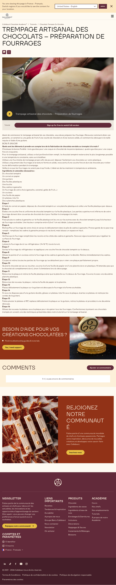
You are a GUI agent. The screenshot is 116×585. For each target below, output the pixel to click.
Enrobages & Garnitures (79, 516)
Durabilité (49, 513)
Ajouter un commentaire (100, 368)
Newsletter (49, 527)
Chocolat (72, 503)
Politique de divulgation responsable (76, 575)
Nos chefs (96, 506)
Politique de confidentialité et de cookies (40, 575)
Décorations (73, 524)
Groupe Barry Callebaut (55, 520)
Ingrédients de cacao (77, 506)
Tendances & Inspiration (55, 509)
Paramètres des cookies (12, 579)
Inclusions (72, 520)
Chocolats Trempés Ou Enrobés (52, 24)
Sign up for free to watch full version (63, 125)
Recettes (48, 506)
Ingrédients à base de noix (77, 511)
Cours (94, 503)
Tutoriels (33, 24)
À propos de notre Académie (100, 518)
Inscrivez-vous (75, 452)
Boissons (72, 535)
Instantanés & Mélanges (79, 531)
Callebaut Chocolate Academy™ (14, 24)
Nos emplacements (100, 510)
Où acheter (50, 531)
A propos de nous (52, 516)
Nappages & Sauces (77, 527)
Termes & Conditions (11, 575)
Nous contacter (51, 524)
